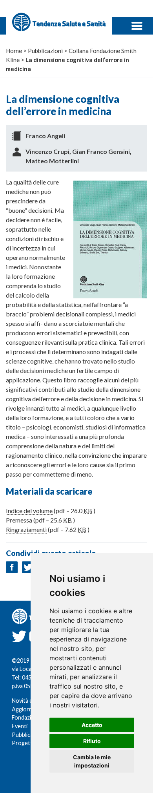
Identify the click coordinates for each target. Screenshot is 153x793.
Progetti (23, 743)
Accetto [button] (92, 725)
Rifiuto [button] (92, 741)
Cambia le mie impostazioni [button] (92, 761)
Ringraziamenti (26, 529)
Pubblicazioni (28, 734)
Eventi (19, 726)
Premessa (19, 520)
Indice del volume (29, 510)
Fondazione (26, 717)
